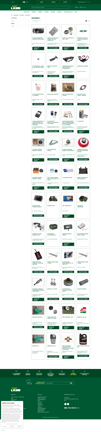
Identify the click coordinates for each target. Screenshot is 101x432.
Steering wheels (41, 410)
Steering (12, 400)
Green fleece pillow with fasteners (82, 178)
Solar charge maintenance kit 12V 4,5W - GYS (67, 263)
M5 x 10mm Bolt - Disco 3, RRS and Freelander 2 (38, 67)
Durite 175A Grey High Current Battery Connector (52, 39)
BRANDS (42, 2)
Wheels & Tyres (14, 413)
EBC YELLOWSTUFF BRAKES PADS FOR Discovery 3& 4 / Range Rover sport (68, 347)
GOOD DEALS (54, 2)
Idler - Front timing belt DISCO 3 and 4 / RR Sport (53, 178)
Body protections (41, 409)
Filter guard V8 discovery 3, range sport (67, 290)
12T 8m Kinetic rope (67, 177)
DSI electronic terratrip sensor (36, 206)
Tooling (39, 405)
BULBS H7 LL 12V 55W (52, 289)
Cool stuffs (40, 402)
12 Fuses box (80, 121)
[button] (86, 21)
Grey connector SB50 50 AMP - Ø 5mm (82, 234)
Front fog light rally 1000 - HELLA (68, 38)
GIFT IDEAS (65, 2)
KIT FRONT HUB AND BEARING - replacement (68, 150)
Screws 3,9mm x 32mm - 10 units (83, 262)
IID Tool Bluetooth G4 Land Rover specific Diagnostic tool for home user (38, 123)
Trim (12, 405)
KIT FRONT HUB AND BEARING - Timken (37, 178)
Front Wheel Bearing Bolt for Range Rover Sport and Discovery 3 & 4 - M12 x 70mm (68, 123)
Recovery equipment (42, 408)
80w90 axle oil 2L (51, 346)
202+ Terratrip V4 (66, 205)
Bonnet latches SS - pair (52, 66)
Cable (12, 398)
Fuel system (13, 410)
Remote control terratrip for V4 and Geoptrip (37, 263)
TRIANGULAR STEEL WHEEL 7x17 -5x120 (51, 317)
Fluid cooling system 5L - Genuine (37, 95)
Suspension (13, 409)
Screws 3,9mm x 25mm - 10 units (53, 262)
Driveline (13, 412)
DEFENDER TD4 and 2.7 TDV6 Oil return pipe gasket (82, 39)
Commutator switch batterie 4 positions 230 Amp (82, 150)
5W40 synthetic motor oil (83, 346)
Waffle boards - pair (67, 317)
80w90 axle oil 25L (81, 317)
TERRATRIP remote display (67, 234)
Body (39, 400)
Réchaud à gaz (51, 205)
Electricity (40, 403)
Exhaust (12, 402)
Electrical (13, 403)
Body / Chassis (14, 399)
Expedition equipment (42, 397)
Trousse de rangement (80, 206)
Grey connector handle (51, 150)
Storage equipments (42, 399)
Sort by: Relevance (35, 20)
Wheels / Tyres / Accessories (43, 412)
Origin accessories (41, 398)
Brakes (12, 404)
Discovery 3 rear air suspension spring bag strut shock (38, 290)
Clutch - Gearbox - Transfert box (17, 397)
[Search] (68, 7)
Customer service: (84, 2)
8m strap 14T (35, 346)
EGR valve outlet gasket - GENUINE (81, 95)
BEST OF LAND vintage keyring (67, 95)
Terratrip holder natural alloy (37, 234)
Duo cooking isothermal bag (51, 234)
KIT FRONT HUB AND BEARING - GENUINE (37, 150)
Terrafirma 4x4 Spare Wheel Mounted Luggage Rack (67, 67)
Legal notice (66, 397)
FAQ (65, 400)
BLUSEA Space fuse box (52, 94)
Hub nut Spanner (81, 289)
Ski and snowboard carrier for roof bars (38, 38)
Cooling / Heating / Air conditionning (18, 408)
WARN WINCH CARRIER (82, 66)
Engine (12, 407)
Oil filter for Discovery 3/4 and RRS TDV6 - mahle (52, 122)
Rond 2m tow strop (37, 317)
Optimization (40, 404)
